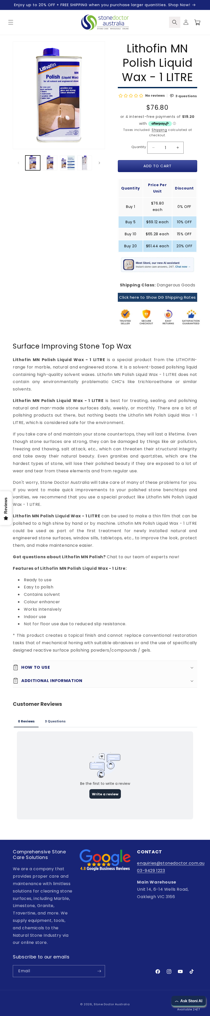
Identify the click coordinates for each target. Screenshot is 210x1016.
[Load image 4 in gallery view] (84, 162)
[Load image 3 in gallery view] (67, 162)
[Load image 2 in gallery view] (50, 162)
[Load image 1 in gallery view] (32, 162)
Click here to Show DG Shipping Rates (157, 297)
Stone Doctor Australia (112, 1004)
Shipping (159, 130)
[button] (10, 22)
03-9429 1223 (151, 871)
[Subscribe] (99, 971)
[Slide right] (99, 163)
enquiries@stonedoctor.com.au (170, 863)
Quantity (138, 146)
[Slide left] (18, 163)
